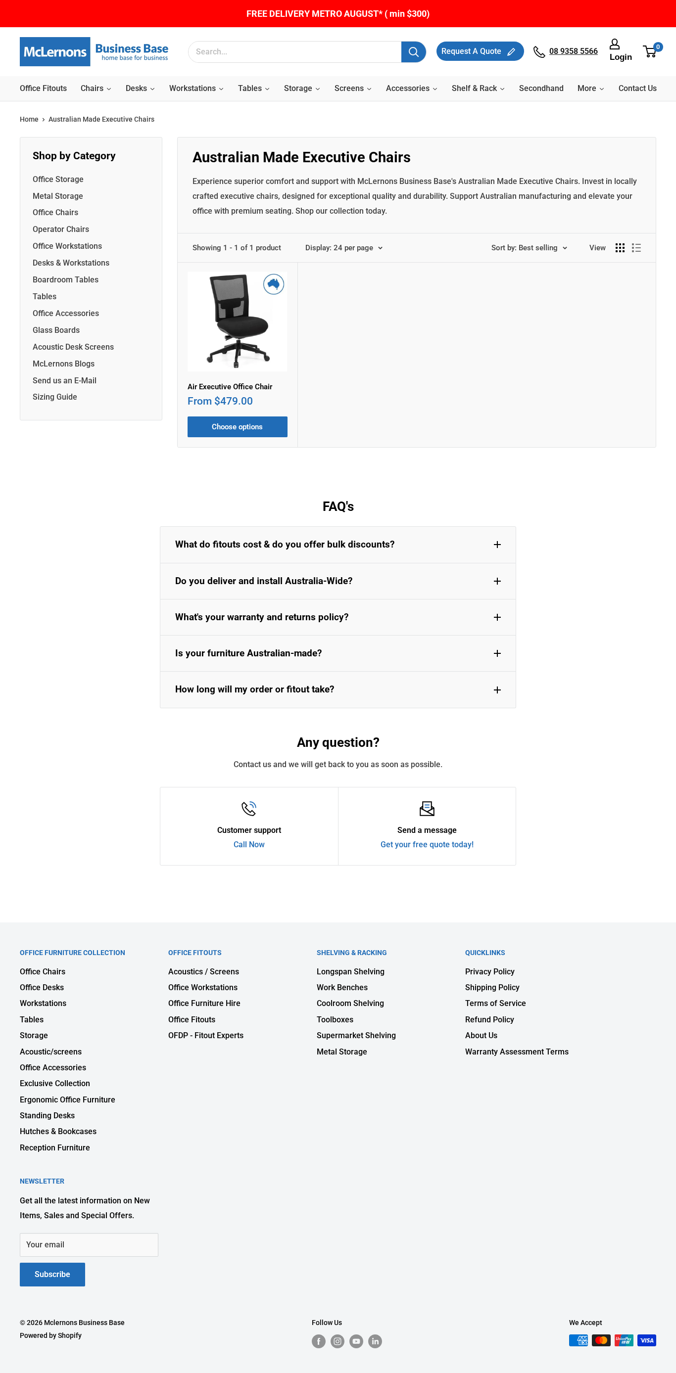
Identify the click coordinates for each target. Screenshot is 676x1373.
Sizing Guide (55, 397)
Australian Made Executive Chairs (101, 119)
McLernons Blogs (64, 363)
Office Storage (58, 179)
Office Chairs (55, 212)
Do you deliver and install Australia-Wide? (263, 581)
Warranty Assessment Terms (517, 1051)
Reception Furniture (55, 1147)
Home (29, 119)
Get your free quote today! (427, 844)
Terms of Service (495, 1003)
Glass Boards (56, 330)
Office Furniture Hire (204, 1003)
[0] (650, 52)
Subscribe (52, 1274)
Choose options (237, 426)
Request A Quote (472, 51)
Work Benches (342, 987)
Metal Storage (58, 196)
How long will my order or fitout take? (254, 689)
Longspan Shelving (351, 971)
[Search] (413, 52)
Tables (44, 296)
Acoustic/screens (51, 1051)
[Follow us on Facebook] (319, 1341)
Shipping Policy (492, 987)
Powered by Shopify (51, 1335)
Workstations (43, 1003)
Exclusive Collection (55, 1083)
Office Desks (42, 987)
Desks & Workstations (71, 263)
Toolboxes (335, 1019)
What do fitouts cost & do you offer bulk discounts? (284, 544)
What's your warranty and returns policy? (261, 617)
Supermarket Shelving (356, 1035)
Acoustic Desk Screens (73, 347)
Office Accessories (66, 313)
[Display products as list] (636, 247)
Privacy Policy (490, 971)
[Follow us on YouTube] (356, 1341)
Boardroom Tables (65, 279)
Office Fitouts (191, 1019)
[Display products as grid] (620, 247)
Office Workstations (67, 246)
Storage (34, 1035)
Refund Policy (489, 1019)
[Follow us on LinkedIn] (375, 1341)
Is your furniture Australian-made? (248, 653)
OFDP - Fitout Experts (205, 1035)
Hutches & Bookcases (58, 1131)
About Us (481, 1035)
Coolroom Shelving (350, 1003)
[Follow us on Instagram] (337, 1341)
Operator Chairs (61, 229)
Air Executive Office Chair (230, 386)
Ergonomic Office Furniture (67, 1099)
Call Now (249, 844)
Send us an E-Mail (65, 380)
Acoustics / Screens (203, 971)
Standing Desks (47, 1115)
